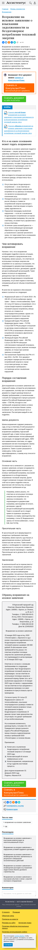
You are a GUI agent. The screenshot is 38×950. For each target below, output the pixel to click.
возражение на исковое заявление (18, 822)
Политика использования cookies (14, 932)
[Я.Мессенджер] (14, 42)
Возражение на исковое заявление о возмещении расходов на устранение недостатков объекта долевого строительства (18, 869)
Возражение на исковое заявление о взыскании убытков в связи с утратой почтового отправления (18, 879)
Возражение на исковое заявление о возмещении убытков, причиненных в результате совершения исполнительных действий (18, 857)
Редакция (16, 912)
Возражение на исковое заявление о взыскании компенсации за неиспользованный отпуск (17, 840)
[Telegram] (6, 42)
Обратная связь (8, 916)
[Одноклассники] (9, 42)
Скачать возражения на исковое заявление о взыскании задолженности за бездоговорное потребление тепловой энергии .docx (19, 117)
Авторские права (24, 923)
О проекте (6, 912)
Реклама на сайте (8, 923)
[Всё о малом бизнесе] (16, 3)
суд (6, 826)
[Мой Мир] (12, 42)
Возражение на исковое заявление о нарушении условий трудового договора (19, 848)
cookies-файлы (19, 936)
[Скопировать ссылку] (17, 42)
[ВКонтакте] (3, 42)
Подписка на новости (10, 919)
